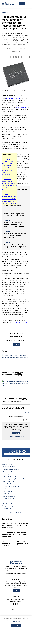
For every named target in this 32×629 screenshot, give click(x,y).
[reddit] (19, 57)
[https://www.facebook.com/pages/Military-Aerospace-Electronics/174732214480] (13, 604)
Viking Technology (7, 506)
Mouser (4, 493)
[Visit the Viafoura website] (26, 420)
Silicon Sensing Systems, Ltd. (11, 501)
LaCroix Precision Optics (9, 486)
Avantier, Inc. (6, 464)
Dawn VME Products (8, 466)
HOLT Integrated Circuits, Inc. (11, 484)
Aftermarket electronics (13, 98)
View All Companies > (16, 512)
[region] (16, 416)
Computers (5, 12)
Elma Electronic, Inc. (8, 476)
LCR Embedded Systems (9, 489)
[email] (21, 57)
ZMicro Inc (5, 508)
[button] (3, 4)
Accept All (16, 625)
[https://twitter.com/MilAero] (18, 604)
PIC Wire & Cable (7, 498)
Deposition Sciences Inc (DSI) (11, 469)
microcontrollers (21, 107)
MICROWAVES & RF (16, 611)
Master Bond (6, 491)
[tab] (6, 412)
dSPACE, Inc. (6, 471)
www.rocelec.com (21, 323)
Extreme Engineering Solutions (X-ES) (13, 479)
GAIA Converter (7, 481)
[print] (29, 57)
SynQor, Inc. (6, 503)
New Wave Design (7, 496)
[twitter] (16, 57)
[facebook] (10, 57)
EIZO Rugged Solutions (9, 474)
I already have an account (16, 436)
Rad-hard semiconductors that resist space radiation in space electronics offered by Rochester (9, 199)
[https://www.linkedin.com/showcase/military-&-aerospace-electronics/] (16, 604)
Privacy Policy (16, 621)
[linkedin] (13, 57)
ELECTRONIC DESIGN (16, 613)
